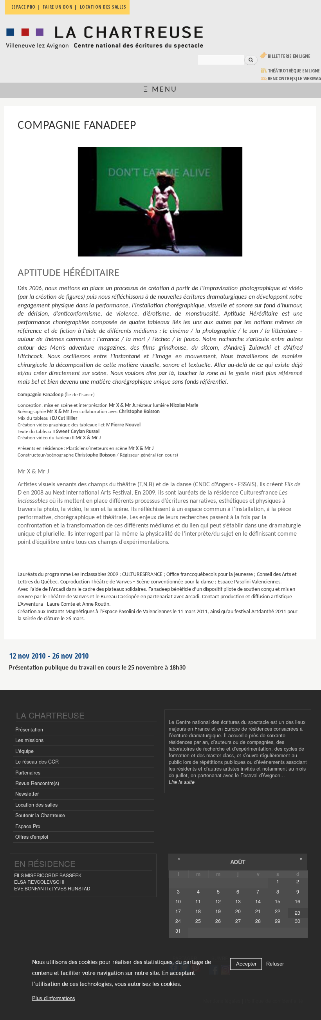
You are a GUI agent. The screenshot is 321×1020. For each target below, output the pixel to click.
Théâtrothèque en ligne (294, 70)
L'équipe (24, 751)
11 (198, 901)
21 (258, 911)
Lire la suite (182, 781)
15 (277, 901)
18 (198, 911)
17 (178, 911)
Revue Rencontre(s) (37, 783)
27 (238, 920)
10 (178, 901)
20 (238, 911)
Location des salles (36, 804)
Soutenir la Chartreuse (40, 815)
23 (297, 912)
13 (238, 901)
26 (218, 920)
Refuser (275, 964)
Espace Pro (27, 826)
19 (218, 911)
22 (277, 911)
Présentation (29, 729)
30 (297, 920)
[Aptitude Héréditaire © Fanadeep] (160, 201)
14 (258, 901)
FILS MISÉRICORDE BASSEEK (47, 875)
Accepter (246, 964)
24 (178, 920)
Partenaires (27, 772)
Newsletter (27, 793)
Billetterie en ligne (289, 56)
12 (218, 901)
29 (277, 920)
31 (178, 930)
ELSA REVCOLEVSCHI (39, 881)
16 (297, 901)
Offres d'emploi (31, 836)
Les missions (29, 740)
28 (258, 920)
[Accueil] (104, 35)
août (237, 862)
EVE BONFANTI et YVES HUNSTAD (52, 888)
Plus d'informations (53, 998)
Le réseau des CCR (37, 761)
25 (198, 920)
